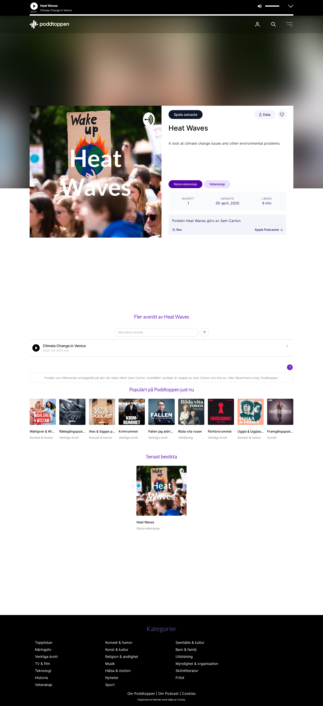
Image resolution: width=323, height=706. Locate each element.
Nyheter (111, 677)
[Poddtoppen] (49, 24)
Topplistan (43, 642)
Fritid (180, 677)
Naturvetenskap (185, 184)
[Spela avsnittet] (36, 348)
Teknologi (43, 670)
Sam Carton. (230, 220)
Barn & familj (186, 649)
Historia (41, 677)
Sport (110, 684)
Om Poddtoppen (141, 693)
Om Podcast (168, 693)
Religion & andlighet (121, 656)
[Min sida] (257, 24)
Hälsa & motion (118, 670)
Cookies (189, 693)
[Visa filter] (204, 332)
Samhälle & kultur (190, 642)
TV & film (42, 663)
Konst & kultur (116, 649)
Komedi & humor (118, 642)
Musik (110, 663)
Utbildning (184, 656)
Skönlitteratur (187, 670)
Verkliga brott (46, 656)
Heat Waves (196, 220)
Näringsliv (43, 649)
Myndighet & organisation (197, 663)
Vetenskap (217, 184)
